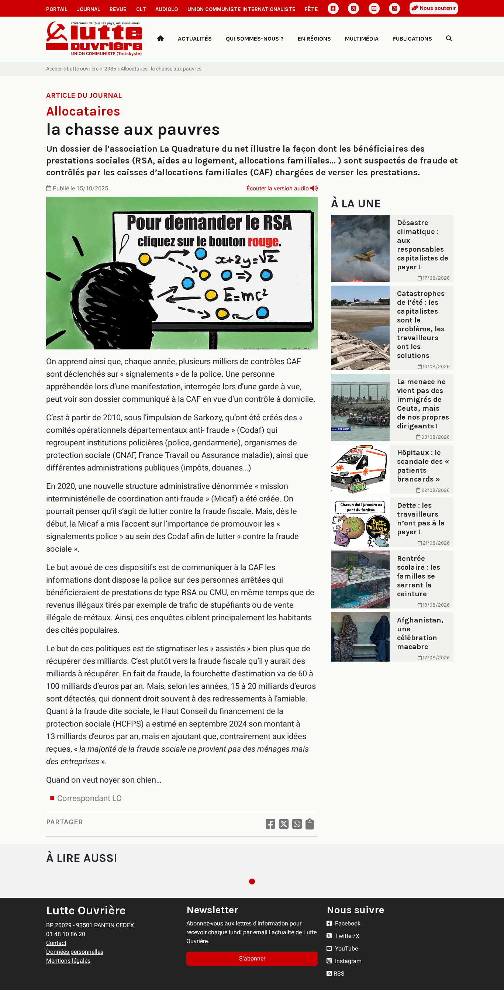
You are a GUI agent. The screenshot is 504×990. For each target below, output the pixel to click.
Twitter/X (346, 935)
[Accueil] (160, 38)
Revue (118, 9)
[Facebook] (333, 8)
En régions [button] (314, 38)
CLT (141, 9)
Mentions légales (68, 960)
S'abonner (252, 958)
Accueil (54, 69)
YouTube (346, 948)
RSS (339, 973)
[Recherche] (449, 38)
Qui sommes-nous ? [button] (255, 38)
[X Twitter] (353, 8)
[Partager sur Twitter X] (284, 824)
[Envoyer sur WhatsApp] (297, 824)
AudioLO (166, 9)
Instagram (348, 961)
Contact (56, 942)
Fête (311, 9)
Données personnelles (74, 951)
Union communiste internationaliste (241, 9)
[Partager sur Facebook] (270, 824)
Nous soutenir (437, 8)
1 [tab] (252, 881)
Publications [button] (412, 38)
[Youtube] (374, 8)
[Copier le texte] (309, 824)
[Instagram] (394, 8)
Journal (88, 9)
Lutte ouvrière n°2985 (91, 69)
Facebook (347, 923)
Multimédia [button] (362, 38)
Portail (57, 9)
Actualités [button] (195, 38)
